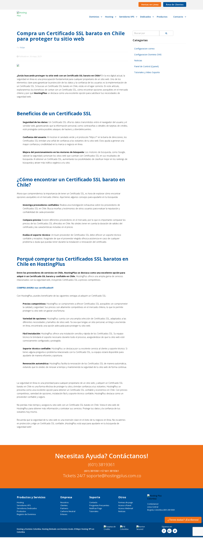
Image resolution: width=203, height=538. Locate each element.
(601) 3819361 (101, 464)
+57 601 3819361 (109, 471)
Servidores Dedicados (27, 508)
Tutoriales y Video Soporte (147, 72)
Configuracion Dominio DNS (148, 54)
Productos (21, 511)
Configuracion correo (144, 48)
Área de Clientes (175, 4)
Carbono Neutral (67, 511)
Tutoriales (93, 511)
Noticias (138, 60)
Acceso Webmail (125, 508)
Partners (64, 508)
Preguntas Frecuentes (99, 505)
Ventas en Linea (149, 4)
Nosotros (64, 502)
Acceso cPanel (124, 505)
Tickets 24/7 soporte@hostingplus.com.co (101, 475)
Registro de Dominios (26, 514)
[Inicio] (24, 14)
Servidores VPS (24, 505)
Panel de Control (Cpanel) (146, 66)
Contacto (93, 502)
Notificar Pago (95, 508)
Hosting (20, 502)
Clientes (64, 505)
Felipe (22, 47)
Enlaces (63, 514)
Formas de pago (125, 502)
